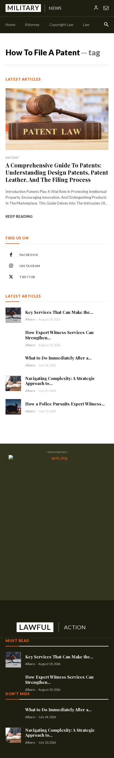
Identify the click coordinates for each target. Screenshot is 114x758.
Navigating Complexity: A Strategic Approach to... (60, 381)
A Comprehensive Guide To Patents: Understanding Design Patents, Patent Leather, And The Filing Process (57, 172)
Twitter (27, 277)
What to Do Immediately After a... (58, 358)
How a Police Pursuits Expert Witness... (65, 404)
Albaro (30, 319)
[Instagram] (11, 265)
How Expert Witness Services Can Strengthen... (59, 335)
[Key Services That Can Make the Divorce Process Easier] (13, 315)
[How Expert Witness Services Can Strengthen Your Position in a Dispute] (13, 337)
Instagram (29, 266)
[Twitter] (11, 277)
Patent (12, 158)
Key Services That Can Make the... (59, 312)
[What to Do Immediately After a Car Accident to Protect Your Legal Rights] (13, 361)
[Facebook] (11, 254)
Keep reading (19, 216)
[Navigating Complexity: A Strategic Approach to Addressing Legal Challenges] (13, 383)
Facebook (28, 255)
